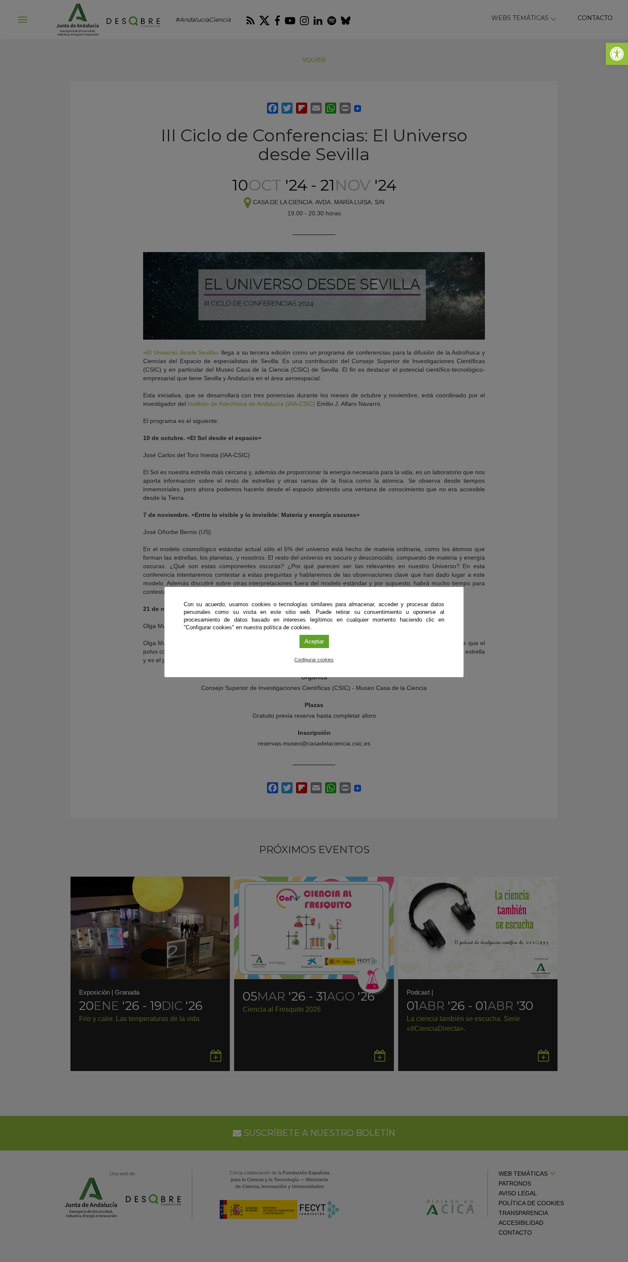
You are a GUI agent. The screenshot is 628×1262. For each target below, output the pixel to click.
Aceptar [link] (314, 641)
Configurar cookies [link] (314, 659)
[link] (617, 54)
